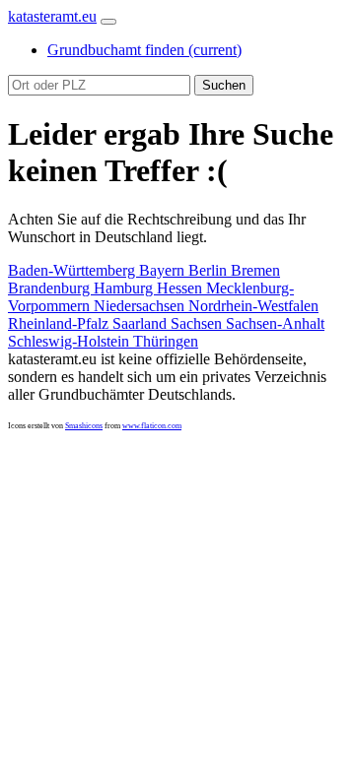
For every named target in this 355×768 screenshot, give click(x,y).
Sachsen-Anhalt (275, 323)
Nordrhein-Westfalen (253, 305)
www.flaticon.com (151, 425)
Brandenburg (51, 288)
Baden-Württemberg (73, 270)
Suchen (224, 85)
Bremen (255, 270)
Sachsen (198, 323)
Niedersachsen (141, 305)
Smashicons (84, 425)
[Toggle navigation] (108, 22)
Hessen (181, 288)
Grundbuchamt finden (144, 49)
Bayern (163, 270)
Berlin (209, 270)
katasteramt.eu (52, 16)
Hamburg (125, 288)
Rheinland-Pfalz (60, 323)
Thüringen (165, 341)
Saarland (141, 323)
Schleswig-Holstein (70, 341)
